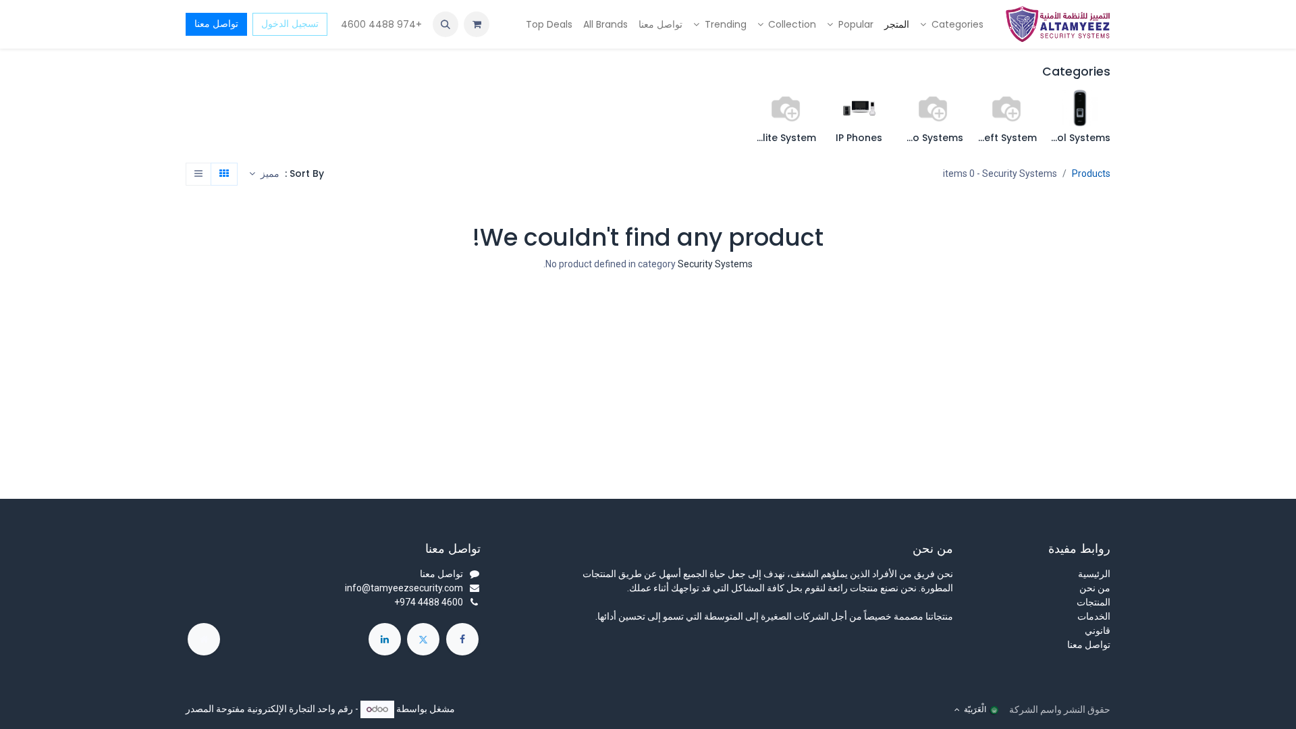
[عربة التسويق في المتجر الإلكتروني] (476, 24)
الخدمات (1093, 616)
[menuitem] (952, 24)
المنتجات (1093, 602)
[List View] (198, 174)
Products (1091, 173)
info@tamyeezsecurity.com (404, 588)
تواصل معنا (216, 23)
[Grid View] (224, 174)
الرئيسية (1094, 573)
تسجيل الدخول (290, 23)
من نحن (1094, 588)
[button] (445, 24)
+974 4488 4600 (380, 24)
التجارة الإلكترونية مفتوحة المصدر (250, 708)
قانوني (1097, 630)
